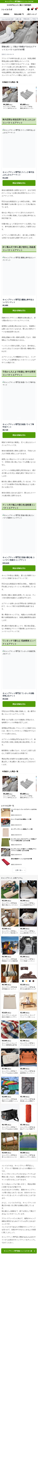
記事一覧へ (20, 870)
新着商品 (6, 14)
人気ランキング (32, 14)
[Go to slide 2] (18, 165)
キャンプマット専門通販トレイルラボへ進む (18, 1251)
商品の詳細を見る (19, 183)
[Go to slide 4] (20, 165)
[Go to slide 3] (19, 165)
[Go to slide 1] (17, 165)
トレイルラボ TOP (7, 19)
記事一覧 (18, 19)
